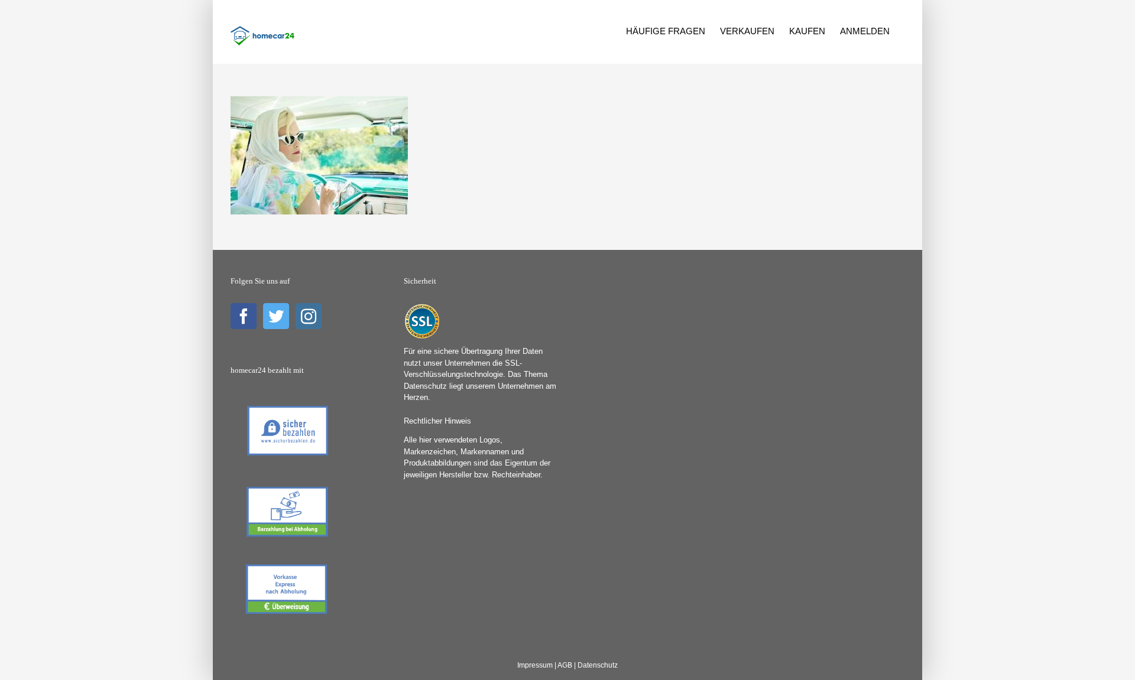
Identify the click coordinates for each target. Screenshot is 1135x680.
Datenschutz (598, 665)
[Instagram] (309, 316)
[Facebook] (244, 316)
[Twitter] (276, 316)
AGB (564, 665)
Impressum (535, 665)
